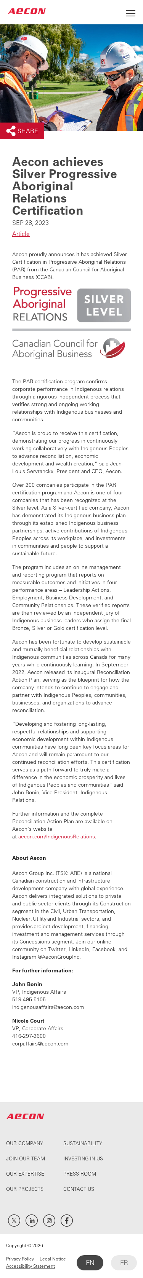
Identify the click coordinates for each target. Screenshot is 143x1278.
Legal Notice (53, 1259)
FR (124, 1262)
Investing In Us (83, 1158)
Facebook (67, 1220)
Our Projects (24, 1189)
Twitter (14, 1220)
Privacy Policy (20, 1259)
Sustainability (82, 1143)
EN (90, 1262)
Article (21, 233)
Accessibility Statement (30, 1266)
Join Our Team (25, 1158)
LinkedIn (32, 1220)
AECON (27, 11)
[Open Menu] (130, 11)
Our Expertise (25, 1173)
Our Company (24, 1143)
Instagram (49, 1220)
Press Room (79, 1173)
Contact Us (78, 1189)
